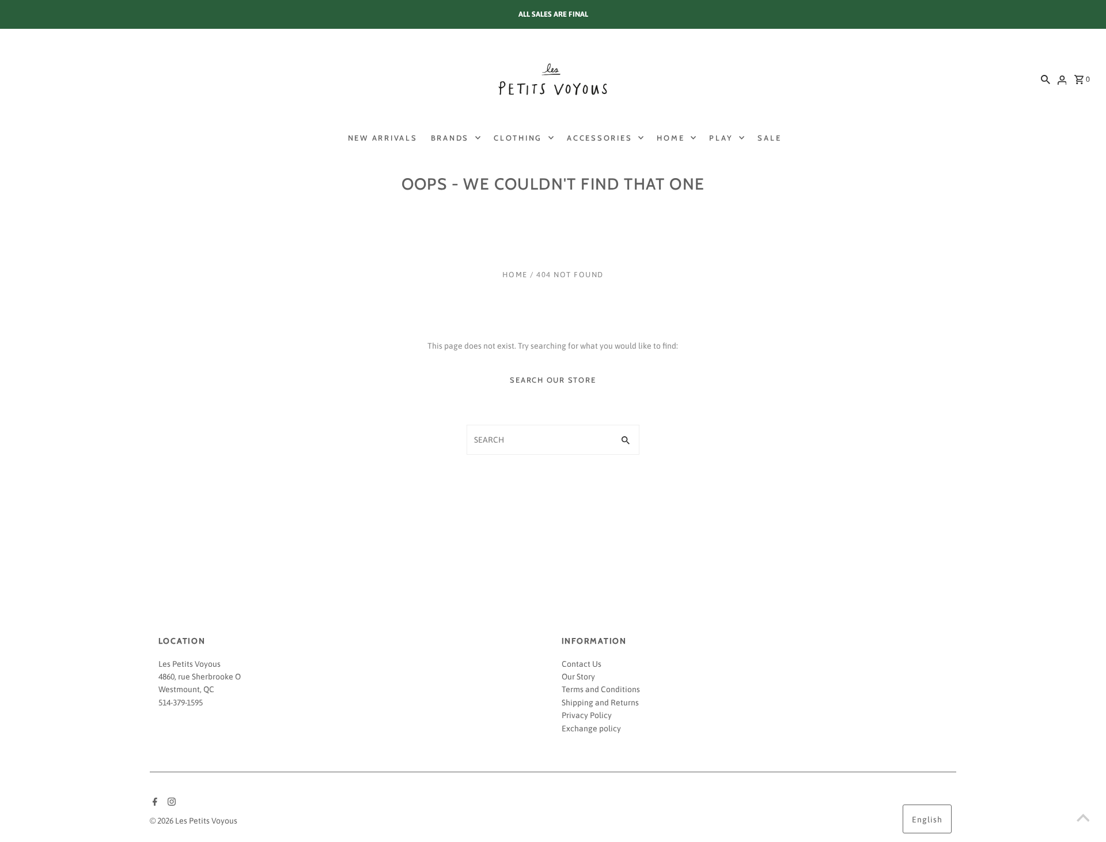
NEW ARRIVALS (383, 137)
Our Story (578, 676)
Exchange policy (591, 728)
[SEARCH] (1045, 79)
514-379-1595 (180, 702)
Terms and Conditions (601, 689)
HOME (670, 137)
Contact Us (581, 664)
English (927, 819)
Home (515, 274)
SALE (769, 137)
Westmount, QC (186, 689)
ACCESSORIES (599, 137)
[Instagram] (170, 802)
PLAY (721, 137)
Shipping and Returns (600, 702)
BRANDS (450, 137)
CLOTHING (518, 137)
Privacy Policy (587, 715)
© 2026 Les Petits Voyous (193, 820)
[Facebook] (153, 802)
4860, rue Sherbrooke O (199, 676)
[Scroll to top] (1082, 818)
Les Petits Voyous (189, 664)
